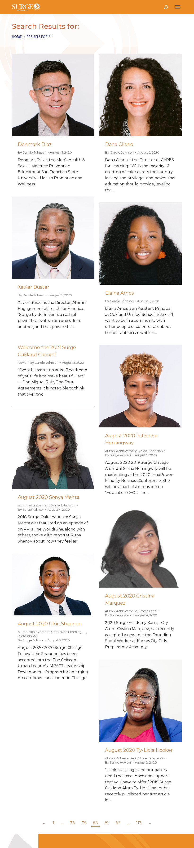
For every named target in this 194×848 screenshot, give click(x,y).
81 (107, 823)
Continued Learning (66, 632)
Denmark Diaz (35, 144)
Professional (147, 611)
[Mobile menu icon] (177, 7)
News (22, 362)
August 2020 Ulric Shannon (50, 624)
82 (117, 823)
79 (84, 823)
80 (95, 823)
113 (138, 823)
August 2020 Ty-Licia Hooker (139, 750)
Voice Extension (150, 451)
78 (72, 823)
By (32, 152)
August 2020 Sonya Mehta (48, 497)
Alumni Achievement (121, 451)
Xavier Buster (33, 287)
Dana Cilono (119, 144)
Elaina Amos (119, 293)
